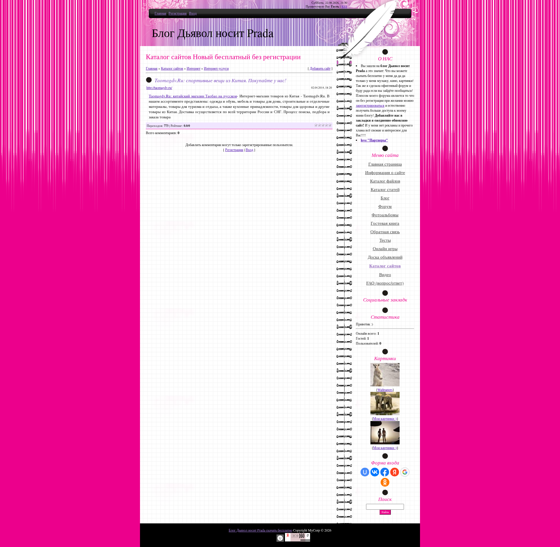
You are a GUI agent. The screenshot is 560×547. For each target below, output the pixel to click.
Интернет (193, 68)
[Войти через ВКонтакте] (374, 472)
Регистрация (178, 13)
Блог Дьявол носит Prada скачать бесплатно (260, 530)
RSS (344, 6)
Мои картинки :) (385, 418)
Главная (160, 13)
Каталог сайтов (172, 68)
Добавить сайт (320, 68)
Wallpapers (385, 389)
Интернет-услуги (216, 68)
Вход (193, 13)
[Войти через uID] (364, 472)
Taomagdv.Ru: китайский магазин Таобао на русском (193, 96)
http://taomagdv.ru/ (159, 87)
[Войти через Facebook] (384, 472)
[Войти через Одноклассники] (385, 482)
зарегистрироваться (370, 105)
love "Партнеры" (374, 140)
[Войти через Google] (405, 472)
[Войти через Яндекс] (394, 472)
